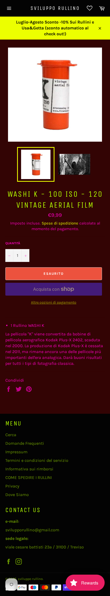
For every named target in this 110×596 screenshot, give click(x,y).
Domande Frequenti (24, 443)
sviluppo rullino (55, 8)
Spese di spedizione (60, 223)
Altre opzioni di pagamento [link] (53, 302)
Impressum (16, 451)
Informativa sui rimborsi (29, 468)
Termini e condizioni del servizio (36, 460)
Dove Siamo (17, 494)
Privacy (12, 486)
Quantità (12, 243)
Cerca (10, 434)
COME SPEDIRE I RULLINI (28, 477)
